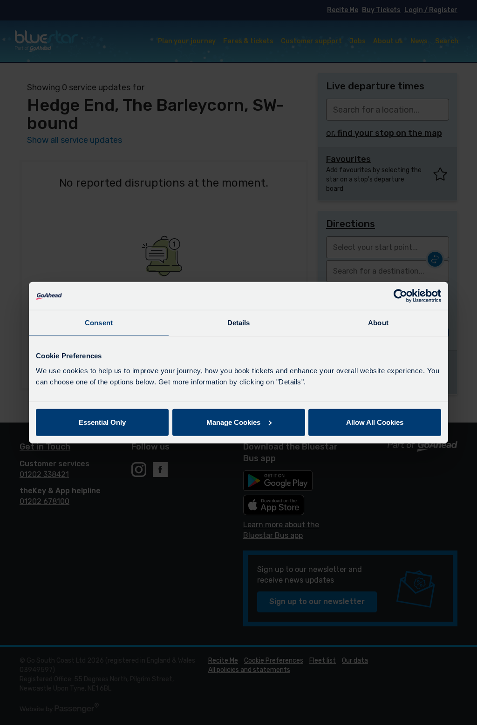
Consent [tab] (99, 323)
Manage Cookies (233, 422)
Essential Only (102, 422)
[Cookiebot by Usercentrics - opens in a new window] (400, 296)
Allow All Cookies (374, 422)
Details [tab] (238, 323)
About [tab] (378, 323)
